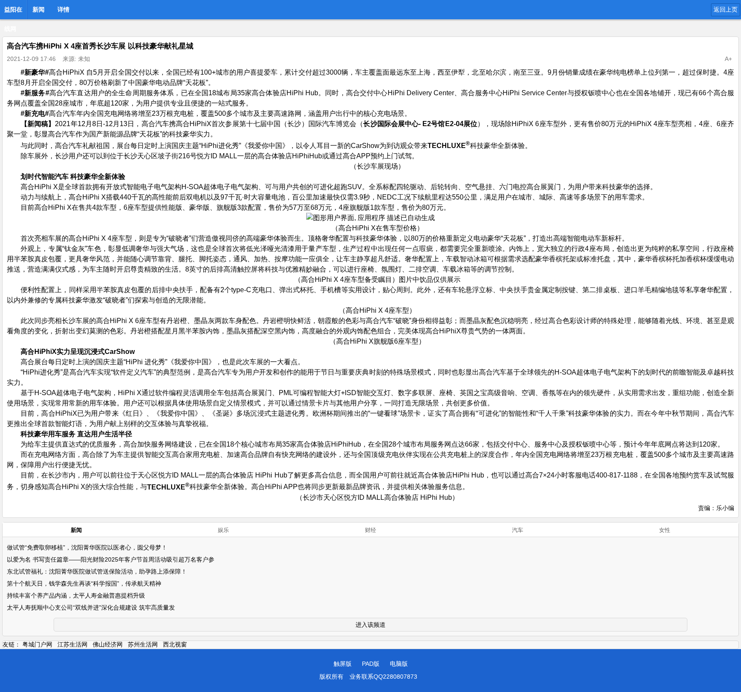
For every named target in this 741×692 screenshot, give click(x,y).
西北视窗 (175, 644)
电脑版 (399, 663)
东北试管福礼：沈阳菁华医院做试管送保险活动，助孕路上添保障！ (97, 571)
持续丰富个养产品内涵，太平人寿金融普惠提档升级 (76, 595)
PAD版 (371, 663)
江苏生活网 (72, 644)
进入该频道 (370, 624)
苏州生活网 (143, 644)
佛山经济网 (108, 644)
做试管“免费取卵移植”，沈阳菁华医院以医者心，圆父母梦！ (87, 547)
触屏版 (343, 663)
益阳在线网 (13, 12)
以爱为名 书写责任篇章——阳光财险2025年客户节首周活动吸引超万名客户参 (110, 559)
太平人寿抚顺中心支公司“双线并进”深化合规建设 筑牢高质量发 (91, 607)
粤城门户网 (37, 644)
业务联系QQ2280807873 (383, 676)
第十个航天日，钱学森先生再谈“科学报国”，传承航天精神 (84, 583)
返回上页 (726, 9)
